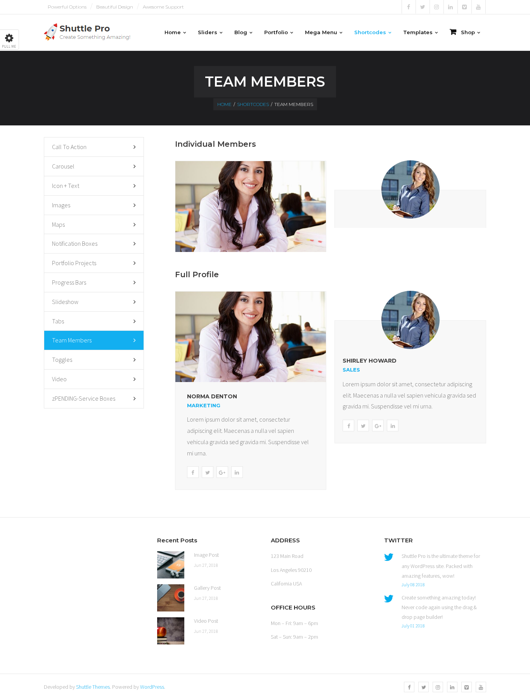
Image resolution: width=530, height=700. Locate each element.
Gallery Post (207, 587)
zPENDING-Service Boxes (83, 398)
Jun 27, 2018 (206, 565)
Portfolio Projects (74, 263)
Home (224, 104)
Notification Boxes (74, 243)
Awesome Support (163, 7)
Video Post (206, 620)
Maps (58, 224)
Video (59, 379)
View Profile (251, 222)
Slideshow (65, 302)
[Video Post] (170, 630)
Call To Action (69, 147)
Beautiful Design (114, 7)
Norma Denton (212, 396)
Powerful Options (67, 7)
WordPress (152, 686)
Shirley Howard (370, 360)
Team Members (72, 340)
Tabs (58, 321)
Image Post (206, 554)
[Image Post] (170, 564)
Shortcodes (253, 104)
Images (61, 205)
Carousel (63, 166)
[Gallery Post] (170, 597)
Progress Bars (69, 282)
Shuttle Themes (93, 686)
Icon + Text (65, 185)
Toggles (62, 359)
